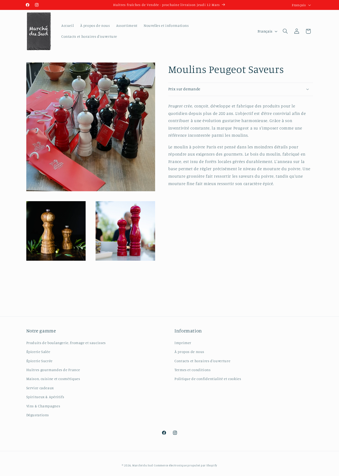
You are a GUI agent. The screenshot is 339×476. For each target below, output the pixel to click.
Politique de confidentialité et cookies (207, 379)
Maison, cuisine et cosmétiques (53, 379)
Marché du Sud (142, 465)
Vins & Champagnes (43, 406)
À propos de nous (189, 351)
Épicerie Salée (38, 351)
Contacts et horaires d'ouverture (202, 361)
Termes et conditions (192, 370)
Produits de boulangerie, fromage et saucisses (66, 343)
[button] (285, 31)
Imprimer (182, 343)
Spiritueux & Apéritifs (45, 397)
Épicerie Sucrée (39, 361)
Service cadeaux (40, 388)
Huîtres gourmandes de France (53, 370)
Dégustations (37, 415)
